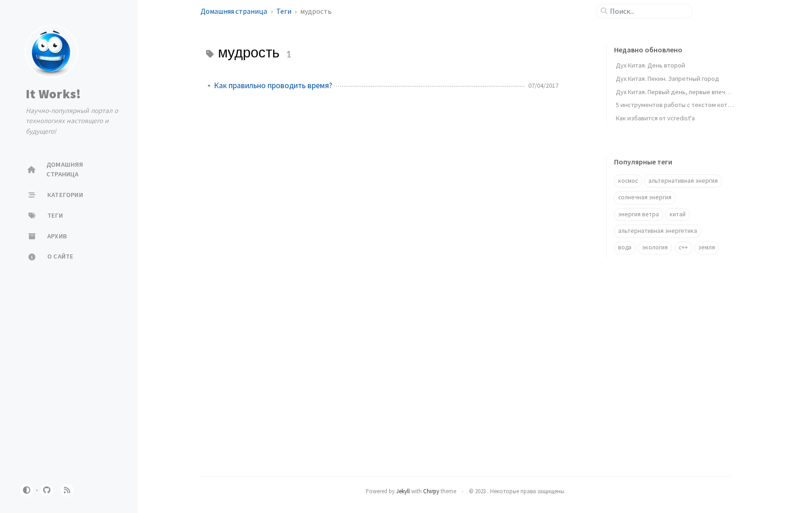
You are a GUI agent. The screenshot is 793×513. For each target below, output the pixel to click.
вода (624, 247)
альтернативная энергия (683, 181)
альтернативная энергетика (657, 231)
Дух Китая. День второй (650, 65)
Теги (284, 11)
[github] (46, 490)
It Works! (53, 93)
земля (706, 247)
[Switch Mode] (26, 490)
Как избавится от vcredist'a (655, 118)
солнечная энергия (644, 197)
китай (678, 214)
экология (655, 247)
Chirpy (431, 491)
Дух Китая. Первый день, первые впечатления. (683, 92)
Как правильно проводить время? (273, 85)
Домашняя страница (234, 11)
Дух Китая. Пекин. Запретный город (667, 78)
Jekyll (403, 491)
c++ (683, 247)
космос (628, 181)
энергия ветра (638, 214)
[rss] (67, 490)
